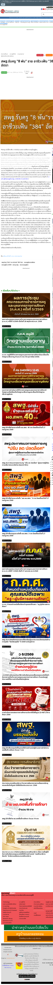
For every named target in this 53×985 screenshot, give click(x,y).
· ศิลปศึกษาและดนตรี (24, 916)
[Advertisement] (26, 279)
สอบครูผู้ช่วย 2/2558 (6, 265)
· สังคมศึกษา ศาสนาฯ (24, 914)
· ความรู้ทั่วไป (22, 902)
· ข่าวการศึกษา (36, 902)
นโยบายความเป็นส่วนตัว (6, 2)
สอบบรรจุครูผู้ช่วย (24, 265)
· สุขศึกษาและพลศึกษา (24, 912)
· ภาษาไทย (21, 910)
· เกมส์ (34, 913)
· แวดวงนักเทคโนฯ (7, 923)
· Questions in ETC (7, 921)
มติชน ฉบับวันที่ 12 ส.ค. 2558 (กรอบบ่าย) (12, 256)
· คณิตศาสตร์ (22, 904)
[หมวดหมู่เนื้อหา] (34, 22)
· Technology (6, 902)
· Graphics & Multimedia (9, 908)
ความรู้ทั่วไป (13, 54)
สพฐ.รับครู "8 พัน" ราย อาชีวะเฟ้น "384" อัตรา (12, 262)
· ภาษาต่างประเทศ (23, 908)
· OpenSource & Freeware (9, 910)
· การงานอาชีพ (22, 919)
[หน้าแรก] (3, 22)
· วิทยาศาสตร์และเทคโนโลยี (25, 906)
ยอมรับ (3, 4)
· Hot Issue (5, 916)
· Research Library (7, 919)
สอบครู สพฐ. (16, 265)
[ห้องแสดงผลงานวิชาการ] (44, 22)
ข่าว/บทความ (49, 55)
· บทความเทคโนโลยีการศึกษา (9, 904)
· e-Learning (5, 906)
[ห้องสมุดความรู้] (25, 22)
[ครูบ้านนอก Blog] (17, 22)
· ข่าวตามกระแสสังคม (38, 904)
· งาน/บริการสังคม (37, 906)
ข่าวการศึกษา (4, 54)
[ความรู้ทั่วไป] (4, 24)
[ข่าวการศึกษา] (10, 22)
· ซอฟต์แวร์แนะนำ (6, 912)
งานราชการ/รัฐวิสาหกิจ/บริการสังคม (12, 55)
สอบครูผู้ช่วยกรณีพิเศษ (29, 262)
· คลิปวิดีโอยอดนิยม (38, 908)
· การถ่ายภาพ (5, 914)
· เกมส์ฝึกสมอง (37, 915)
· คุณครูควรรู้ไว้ (48, 911)
